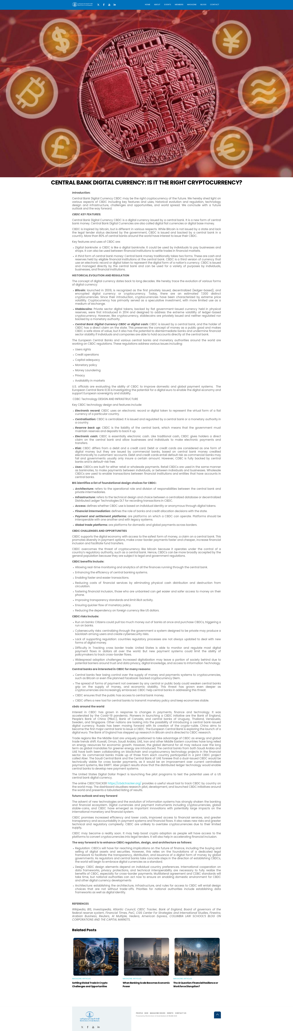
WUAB (171, 1016)
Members (179, 4)
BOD (146, 1013)
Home (147, 4)
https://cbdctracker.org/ (124, 783)
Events (167, 4)
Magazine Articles (81, 978)
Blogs (203, 4)
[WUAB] (82, 5)
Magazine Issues (157, 1013)
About (157, 4)
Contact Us (180, 1013)
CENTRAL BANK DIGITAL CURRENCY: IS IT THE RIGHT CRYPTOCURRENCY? (146, 182)
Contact (214, 4)
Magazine (192, 4)
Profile (139, 1013)
